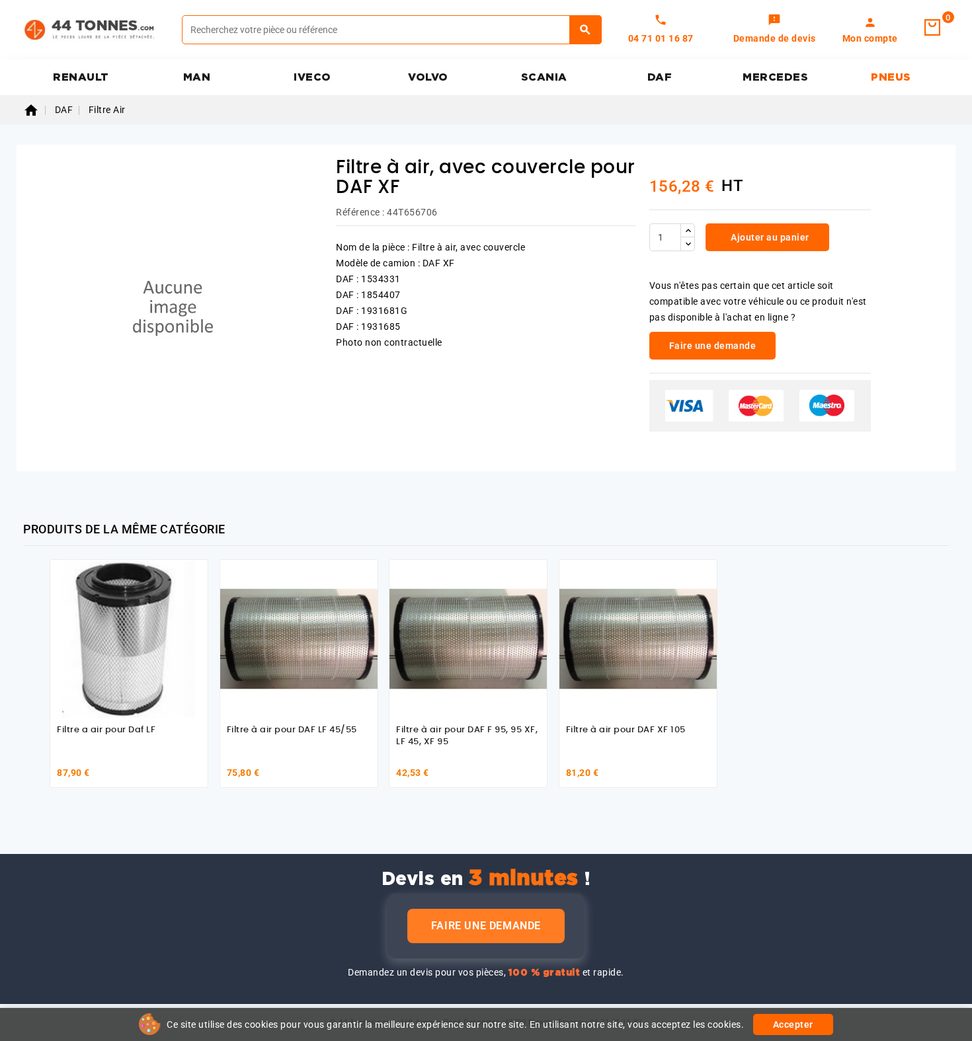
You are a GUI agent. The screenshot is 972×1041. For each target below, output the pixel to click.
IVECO (312, 77)
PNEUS (891, 77)
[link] (774, 29)
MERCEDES (775, 77)
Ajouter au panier (769, 237)
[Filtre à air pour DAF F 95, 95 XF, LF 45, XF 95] (468, 638)
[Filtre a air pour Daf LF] (129, 638)
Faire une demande (486, 925)
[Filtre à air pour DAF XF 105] (638, 638)
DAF (659, 77)
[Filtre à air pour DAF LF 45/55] (299, 638)
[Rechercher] (585, 29)
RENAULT (81, 77)
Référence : (360, 212)
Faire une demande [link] (712, 345)
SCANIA (544, 77)
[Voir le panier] (932, 28)
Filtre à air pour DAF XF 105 (626, 730)
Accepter (793, 1024)
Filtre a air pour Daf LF (106, 730)
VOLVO (428, 77)
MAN (197, 77)
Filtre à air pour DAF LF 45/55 (292, 730)
